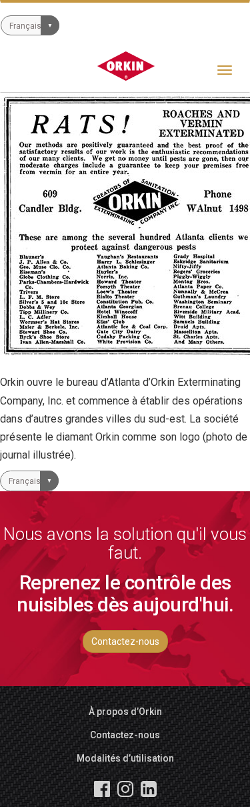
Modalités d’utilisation (125, 758)
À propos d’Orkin (125, 711)
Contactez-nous (125, 641)
